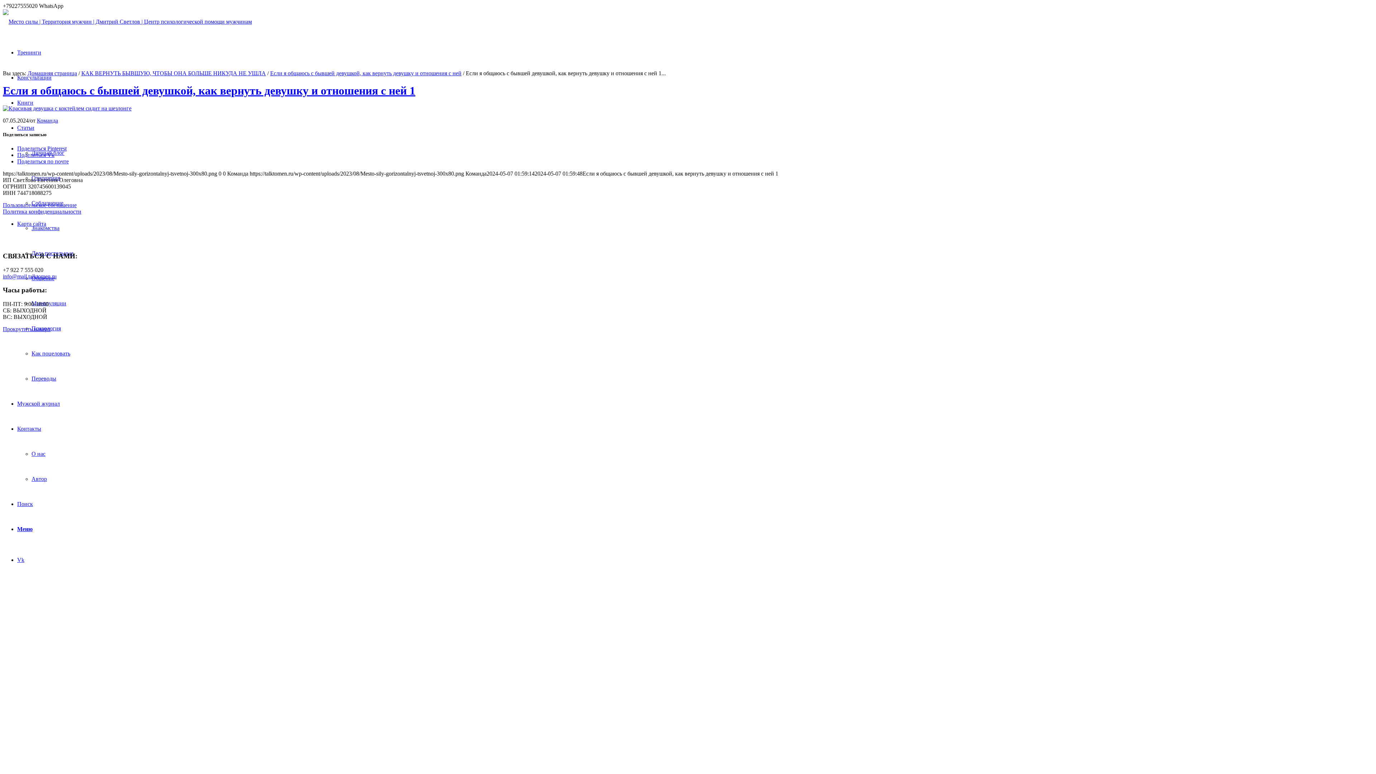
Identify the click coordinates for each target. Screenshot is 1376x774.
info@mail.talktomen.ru (30, 276)
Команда (47, 121)
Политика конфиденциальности (42, 212)
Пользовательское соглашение (40, 205)
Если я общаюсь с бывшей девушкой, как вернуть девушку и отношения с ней (366, 73)
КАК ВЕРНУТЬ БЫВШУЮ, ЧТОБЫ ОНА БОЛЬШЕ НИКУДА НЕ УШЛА (173, 73)
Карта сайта (31, 224)
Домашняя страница (52, 73)
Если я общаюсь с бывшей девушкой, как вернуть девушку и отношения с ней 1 (209, 90)
